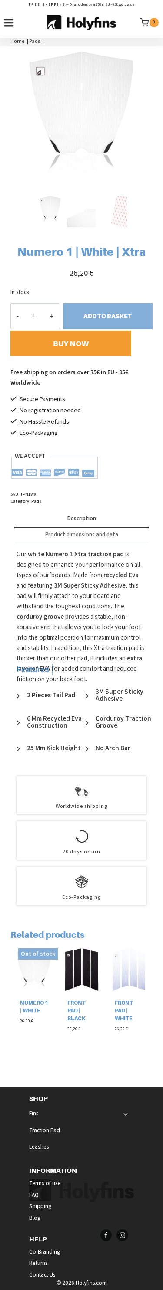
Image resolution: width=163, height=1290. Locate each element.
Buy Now (71, 343)
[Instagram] (122, 1235)
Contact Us (42, 1275)
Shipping (40, 1207)
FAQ (34, 1196)
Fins (34, 1114)
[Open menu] (9, 22)
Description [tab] (81, 519)
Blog (35, 1219)
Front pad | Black (76, 1011)
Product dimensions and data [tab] (81, 535)
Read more (33, 1037)
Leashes (39, 1147)
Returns (38, 1264)
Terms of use (45, 1184)
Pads (36, 502)
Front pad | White (124, 1011)
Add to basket (107, 316)
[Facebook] (106, 1235)
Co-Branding (44, 1252)
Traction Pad (44, 1131)
